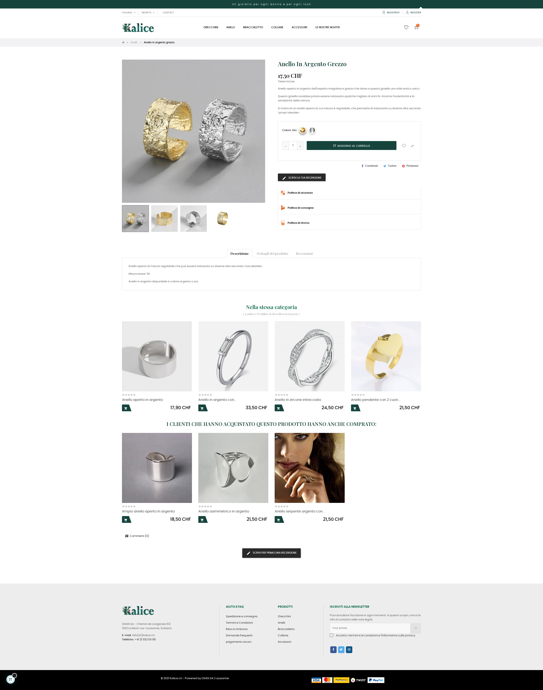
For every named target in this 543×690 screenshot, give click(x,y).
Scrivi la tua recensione (304, 177)
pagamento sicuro (238, 642)
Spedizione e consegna (242, 616)
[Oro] (302, 130)
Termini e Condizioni (239, 622)
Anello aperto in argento (142, 400)
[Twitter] (341, 649)
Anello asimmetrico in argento (223, 511)
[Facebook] (333, 649)
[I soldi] (312, 130)
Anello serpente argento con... (300, 511)
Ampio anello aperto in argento (148, 511)
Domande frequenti (239, 635)
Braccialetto (286, 629)
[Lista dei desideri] (404, 145)
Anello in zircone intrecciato (298, 400)
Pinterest (412, 166)
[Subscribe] (415, 628)
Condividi (371, 166)
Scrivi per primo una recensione (274, 552)
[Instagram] (349, 649)
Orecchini (284, 616)
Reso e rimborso (237, 629)
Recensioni (304, 253)
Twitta (392, 166)
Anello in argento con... (217, 400)
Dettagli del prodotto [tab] (272, 253)
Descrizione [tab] (239, 253)
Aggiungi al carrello (353, 146)
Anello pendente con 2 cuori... (375, 400)
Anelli (281, 622)
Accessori (284, 642)
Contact (168, 12)
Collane (283, 635)
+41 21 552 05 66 (145, 639)
